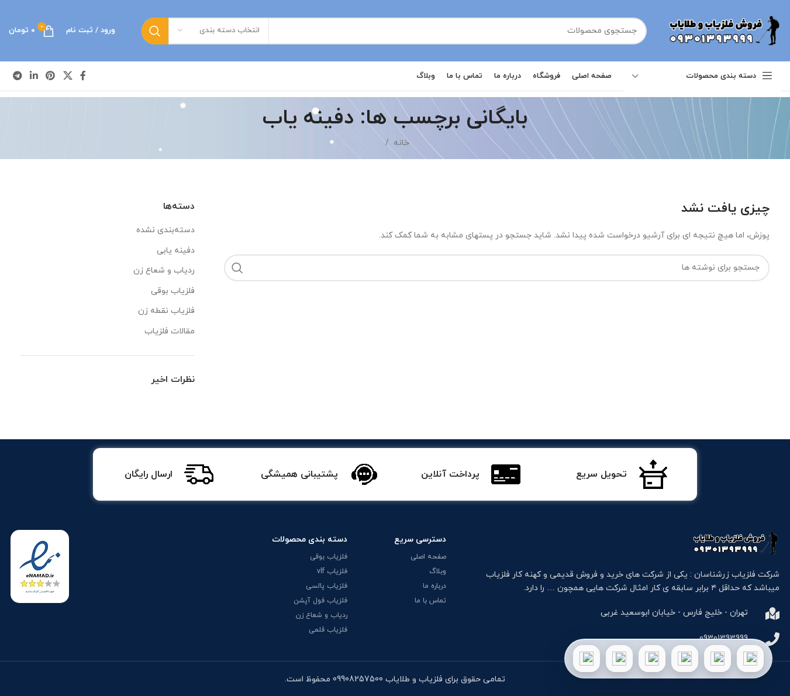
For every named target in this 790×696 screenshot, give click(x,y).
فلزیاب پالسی (326, 586)
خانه (401, 143)
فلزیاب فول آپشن (320, 600)
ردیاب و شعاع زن (164, 270)
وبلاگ (437, 571)
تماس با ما (430, 600)
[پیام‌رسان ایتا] (619, 658)
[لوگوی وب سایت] (722, 30)
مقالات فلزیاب (169, 331)
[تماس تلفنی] (750, 658)
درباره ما (434, 586)
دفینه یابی (176, 250)
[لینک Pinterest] (50, 76)
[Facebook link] (83, 76)
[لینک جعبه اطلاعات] (622, 474)
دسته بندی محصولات (309, 539)
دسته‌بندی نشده (165, 230)
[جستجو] (155, 31)
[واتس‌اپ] (717, 658)
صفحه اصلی (428, 556)
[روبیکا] (586, 658)
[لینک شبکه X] (67, 76)
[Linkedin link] (34, 76)
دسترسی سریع (420, 539)
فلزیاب (498, 574)
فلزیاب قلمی (328, 630)
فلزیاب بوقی (173, 291)
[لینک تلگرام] (17, 76)
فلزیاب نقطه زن (166, 310)
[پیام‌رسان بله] (652, 658)
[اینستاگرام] (684, 658)
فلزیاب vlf (332, 571)
